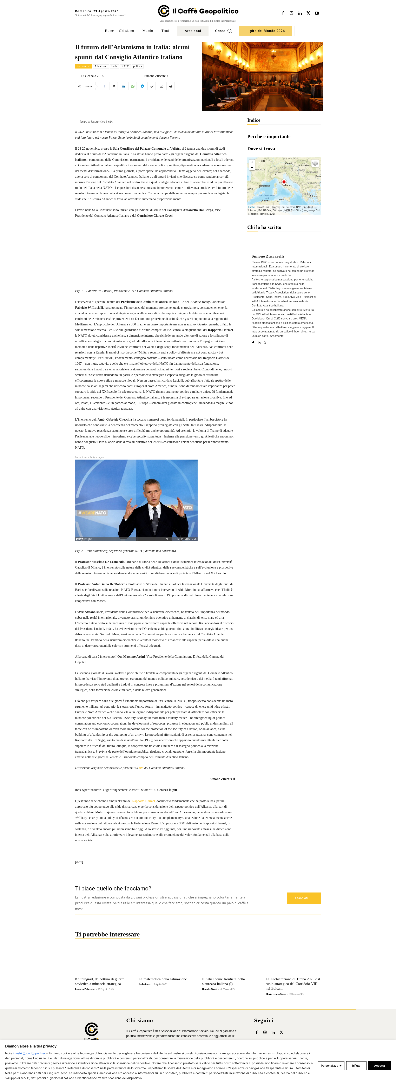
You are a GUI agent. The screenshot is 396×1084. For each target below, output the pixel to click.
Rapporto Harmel (143, 801)
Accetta (379, 1065)
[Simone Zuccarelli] (141, 76)
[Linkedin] (300, 13)
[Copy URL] (151, 86)
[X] (308, 13)
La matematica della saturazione (163, 979)
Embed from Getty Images (89, 457)
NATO (125, 66)
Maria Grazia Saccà (276, 994)
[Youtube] (317, 13)
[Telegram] (142, 86)
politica (137, 66)
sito (141, 768)
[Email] (161, 86)
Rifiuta (356, 1065)
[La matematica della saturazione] (166, 961)
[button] (223, 31)
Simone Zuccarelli (156, 76)
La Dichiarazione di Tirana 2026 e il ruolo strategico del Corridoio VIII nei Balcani (293, 984)
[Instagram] (291, 13)
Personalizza (329, 1065)
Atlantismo (100, 66)
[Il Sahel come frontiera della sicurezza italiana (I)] (229, 961)
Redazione (144, 984)
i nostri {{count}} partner (29, 1053)
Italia (114, 66)
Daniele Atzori (209, 989)
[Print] (170, 86)
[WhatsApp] (132, 86)
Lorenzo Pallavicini (85, 989)
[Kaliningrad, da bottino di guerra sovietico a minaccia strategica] (102, 961)
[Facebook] (283, 13)
